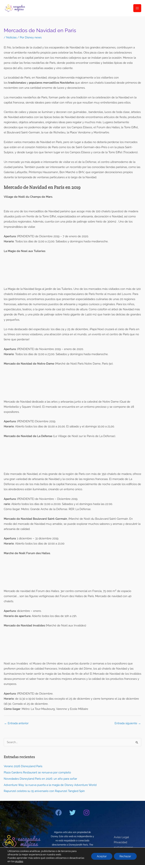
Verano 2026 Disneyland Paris (23, 766)
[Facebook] (58, 812)
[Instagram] (86, 812)
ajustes (19, 861)
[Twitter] (72, 812)
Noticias (11, 37)
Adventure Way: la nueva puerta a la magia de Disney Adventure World (50, 784)
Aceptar (102, 856)
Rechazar (125, 856)
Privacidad (120, 842)
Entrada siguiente (128, 723)
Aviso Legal (121, 837)
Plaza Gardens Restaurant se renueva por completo (37, 772)
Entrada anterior (16, 723)
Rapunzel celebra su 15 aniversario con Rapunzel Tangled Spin (44, 791)
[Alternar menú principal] (137, 8)
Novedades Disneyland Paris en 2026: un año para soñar (40, 778)
